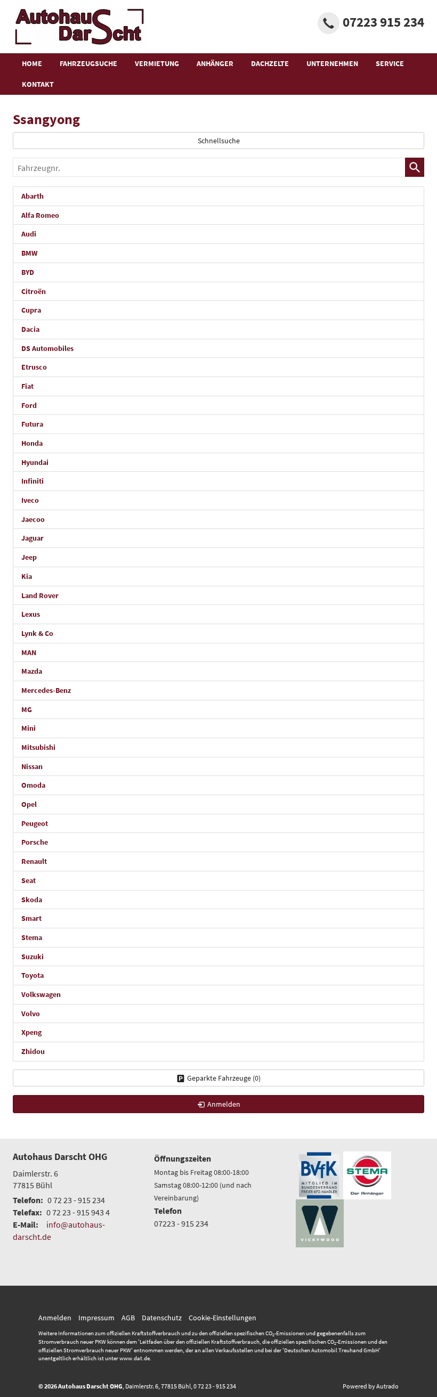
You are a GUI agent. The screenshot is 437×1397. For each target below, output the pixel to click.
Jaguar (32, 538)
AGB (128, 1317)
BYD (27, 272)
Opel (29, 804)
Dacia (30, 329)
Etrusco (34, 367)
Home (32, 63)
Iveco (30, 500)
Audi (28, 234)
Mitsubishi (38, 747)
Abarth (32, 196)
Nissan (32, 766)
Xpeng (31, 1032)
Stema (31, 937)
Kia (26, 576)
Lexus (30, 614)
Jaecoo (33, 519)
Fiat (27, 386)
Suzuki (32, 956)
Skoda (31, 899)
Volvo (30, 1013)
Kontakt (38, 84)
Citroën (33, 291)
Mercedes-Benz (46, 690)
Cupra (31, 310)
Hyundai (34, 462)
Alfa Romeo (40, 215)
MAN (28, 652)
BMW (29, 253)
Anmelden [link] (223, 1104)
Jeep (29, 557)
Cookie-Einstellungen (222, 1317)
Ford (29, 405)
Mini (28, 728)
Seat (28, 880)
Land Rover (40, 595)
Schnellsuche (219, 140)
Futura (32, 424)
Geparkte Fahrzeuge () (224, 1078)
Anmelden (54, 1317)
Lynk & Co (37, 633)
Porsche (34, 842)
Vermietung (157, 63)
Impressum (96, 1317)
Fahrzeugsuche (88, 63)
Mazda (31, 671)
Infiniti (32, 481)
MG (26, 709)
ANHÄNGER (215, 63)
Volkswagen (41, 994)
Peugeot (34, 823)
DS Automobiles (47, 348)
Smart (31, 918)
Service (390, 63)
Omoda (33, 785)
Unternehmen (332, 63)
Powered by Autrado (371, 1386)
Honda (32, 443)
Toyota (32, 975)
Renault (34, 861)
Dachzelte (270, 63)
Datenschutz (162, 1317)
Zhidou (33, 1051)
